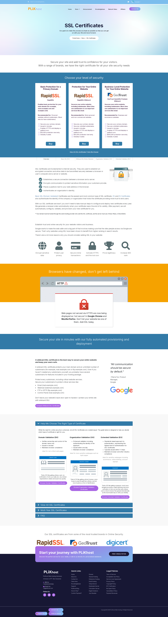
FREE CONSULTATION (119, 554)
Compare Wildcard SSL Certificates (48, 406)
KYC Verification (111, 586)
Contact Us (135, 9)
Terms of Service (56, 613)
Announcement (87, 9)
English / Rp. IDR (42, 613)
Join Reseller (92, 593)
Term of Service (111, 574)
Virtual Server (93, 584)
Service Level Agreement (113, 579)
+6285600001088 (48, 584)
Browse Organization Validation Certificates (84, 488)
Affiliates (123, 9)
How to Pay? (74, 591)
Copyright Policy (111, 584)
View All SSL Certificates (78, 152)
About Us (73, 576)
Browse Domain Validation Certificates (52, 483)
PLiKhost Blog (75, 588)
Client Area (74, 581)
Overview (46, 159)
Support (73, 586)
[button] (84, 423)
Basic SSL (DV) (65, 159)
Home (70, 9)
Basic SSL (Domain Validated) (46, 196)
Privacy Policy (110, 581)
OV (114, 196)
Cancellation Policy (111, 591)
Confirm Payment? (76, 593)
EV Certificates (124, 196)
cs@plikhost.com (48, 588)
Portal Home (76, 38)
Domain (91, 574)
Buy (50, 144)
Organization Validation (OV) (104, 159)
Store (77, 9)
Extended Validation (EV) (123, 159)
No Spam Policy (110, 588)
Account (137, 2)
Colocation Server (94, 588)
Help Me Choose (92, 152)
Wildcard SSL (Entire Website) (84, 159)
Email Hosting (93, 581)
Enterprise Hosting (94, 579)
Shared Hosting (93, 576)
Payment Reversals (111, 593)
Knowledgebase (100, 9)
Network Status (112, 9)
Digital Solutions (93, 591)
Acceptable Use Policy (113, 576)
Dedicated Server (94, 586)
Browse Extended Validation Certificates (115, 497)
